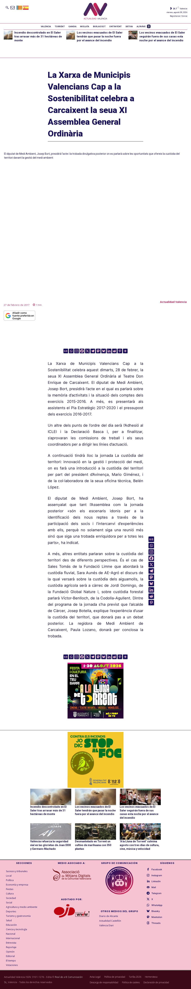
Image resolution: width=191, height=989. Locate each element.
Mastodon (156, 917)
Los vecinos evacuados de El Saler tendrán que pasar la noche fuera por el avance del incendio (100, 36)
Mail (153, 887)
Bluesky (155, 911)
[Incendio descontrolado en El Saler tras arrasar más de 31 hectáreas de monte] (8, 35)
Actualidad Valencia (173, 302)
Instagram (156, 875)
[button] (7, 7)
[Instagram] (76, 351)
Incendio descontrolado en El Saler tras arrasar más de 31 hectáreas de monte (38, 36)
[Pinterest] (120, 351)
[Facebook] (82, 351)
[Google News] (65, 351)
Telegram (156, 893)
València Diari (106, 925)
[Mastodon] (98, 351)
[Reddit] (114, 351)
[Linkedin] (109, 351)
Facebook (156, 869)
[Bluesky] (103, 351)
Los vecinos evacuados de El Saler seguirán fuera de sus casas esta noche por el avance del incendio (162, 36)
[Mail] (148, 887)
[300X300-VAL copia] (95, 760)
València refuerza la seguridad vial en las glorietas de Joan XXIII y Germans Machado (50, 845)
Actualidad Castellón (110, 920)
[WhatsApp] (148, 905)
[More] (125, 351)
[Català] (19, 7)
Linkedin (156, 881)
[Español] (26, 7)
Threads (155, 923)
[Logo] (95, 11)
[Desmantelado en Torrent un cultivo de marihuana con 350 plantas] (95, 831)
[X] (87, 351)
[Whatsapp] (71, 351)
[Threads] (148, 923)
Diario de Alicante (108, 916)
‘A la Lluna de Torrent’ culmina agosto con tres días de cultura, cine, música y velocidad (139, 845)
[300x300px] (95, 717)
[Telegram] (92, 351)
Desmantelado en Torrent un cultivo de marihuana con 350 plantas (93, 845)
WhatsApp (156, 905)
